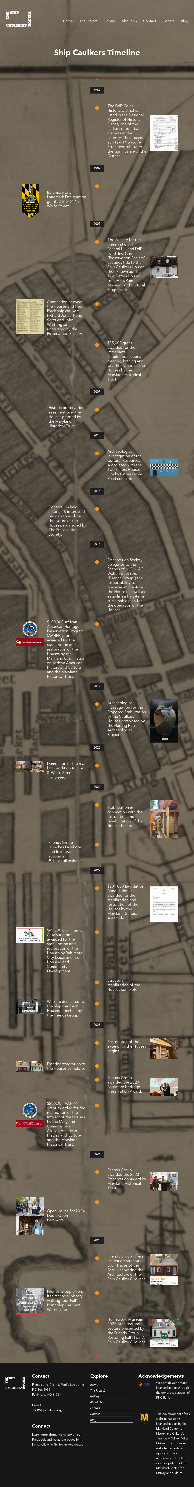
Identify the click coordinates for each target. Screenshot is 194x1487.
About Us (129, 21)
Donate (168, 21)
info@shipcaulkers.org (47, 1410)
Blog (184, 21)
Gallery (109, 21)
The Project (88, 21)
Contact (149, 21)
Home (68, 21)
